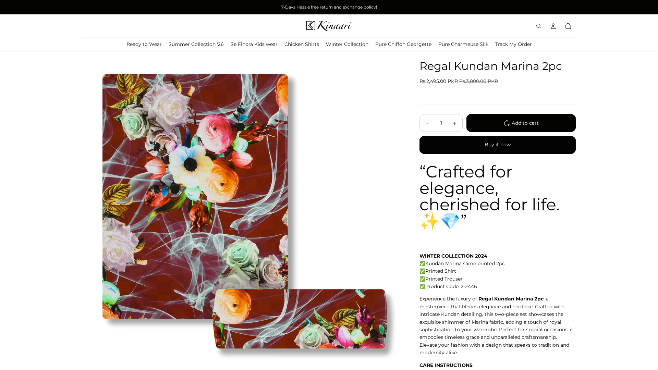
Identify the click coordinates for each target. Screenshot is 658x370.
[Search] (538, 26)
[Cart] (568, 26)
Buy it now (498, 144)
